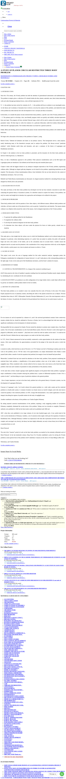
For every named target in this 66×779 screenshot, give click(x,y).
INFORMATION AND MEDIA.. (14, 674)
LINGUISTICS (8, 686)
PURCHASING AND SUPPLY (13, 722)
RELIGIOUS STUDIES (11, 726)
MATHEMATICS (9, 694)
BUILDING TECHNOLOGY (13, 620)
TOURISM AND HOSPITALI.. (13, 745)
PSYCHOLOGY (9, 716)
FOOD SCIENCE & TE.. (11, 654)
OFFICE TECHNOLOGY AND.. (14, 705)
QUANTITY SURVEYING (12, 723)
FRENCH (7, 657)
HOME (6, 46)
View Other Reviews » (7, 527)
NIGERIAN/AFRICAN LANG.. (13, 702)
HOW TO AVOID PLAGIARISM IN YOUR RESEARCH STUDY (24, 776)
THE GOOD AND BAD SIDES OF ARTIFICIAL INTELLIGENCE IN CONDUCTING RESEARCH (34, 771)
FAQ (9, 11)
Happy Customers (9, 41)
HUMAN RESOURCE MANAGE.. (14, 671)
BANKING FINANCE (11, 613)
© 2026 (25, 777)
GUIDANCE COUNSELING (12, 663)
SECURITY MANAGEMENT (13, 731)
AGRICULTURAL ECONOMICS (14, 605)
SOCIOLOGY (8, 734)
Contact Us (10, 14)
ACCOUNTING (9, 599)
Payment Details (8, 40)
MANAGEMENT (9, 688)
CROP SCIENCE (9, 631)
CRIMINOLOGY (9, 630)
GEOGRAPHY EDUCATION (13, 660)
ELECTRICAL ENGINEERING (14, 642)
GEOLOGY (7, 662)
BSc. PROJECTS (9, 52)
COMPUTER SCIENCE (11, 628)
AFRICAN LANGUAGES (12, 604)
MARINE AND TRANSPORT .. (13, 690)
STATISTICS (8, 739)
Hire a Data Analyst (9, 35)
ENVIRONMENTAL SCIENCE (13, 645)
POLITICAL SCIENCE (11, 711)
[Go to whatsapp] (62, 774)
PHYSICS (7, 708)
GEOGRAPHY (8, 659)
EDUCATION (8, 637)
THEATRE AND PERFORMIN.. (14, 742)
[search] (21, 31)
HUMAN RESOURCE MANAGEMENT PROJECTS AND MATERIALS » (21, 554)
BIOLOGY (7, 616)
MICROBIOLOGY (10, 700)
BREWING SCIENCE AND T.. (13, 617)
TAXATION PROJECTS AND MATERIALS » (15, 571)
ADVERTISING (9, 602)
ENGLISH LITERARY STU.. (13, 643)
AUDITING (7, 611)
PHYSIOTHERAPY (10, 710)
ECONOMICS (8, 636)
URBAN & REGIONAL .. (12, 748)
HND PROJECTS (9, 50)
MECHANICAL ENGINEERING (14, 697)
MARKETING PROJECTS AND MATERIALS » (16, 577)
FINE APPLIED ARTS (11, 650)
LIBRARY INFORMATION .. (13, 685)
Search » (3, 498)
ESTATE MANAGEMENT (12, 647)
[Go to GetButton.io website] (62, 777)
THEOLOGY (8, 743)
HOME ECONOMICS (10, 670)
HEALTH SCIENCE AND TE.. (13, 667)
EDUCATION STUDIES (11, 639)
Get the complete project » (8, 84)
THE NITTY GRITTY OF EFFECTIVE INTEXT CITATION (22, 773)
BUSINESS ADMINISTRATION (14, 622)
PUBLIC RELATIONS (11, 720)
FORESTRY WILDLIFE (11, 656)
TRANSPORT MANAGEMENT (14, 746)
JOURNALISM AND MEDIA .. (13, 682)
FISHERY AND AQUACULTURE (14, 651)
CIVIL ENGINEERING (11, 627)
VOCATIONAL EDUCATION (13, 751)
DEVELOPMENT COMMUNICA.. (14, 633)
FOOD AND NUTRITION (12, 653)
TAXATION (8, 740)
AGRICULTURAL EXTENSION (14, 607)
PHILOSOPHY (8, 706)
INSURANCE (8, 677)
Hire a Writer (7, 34)
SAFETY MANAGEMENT (12, 728)
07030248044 (6, 8)
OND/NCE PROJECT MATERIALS (14, 48)
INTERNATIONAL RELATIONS (14, 679)
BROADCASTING (10, 619)
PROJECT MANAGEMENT (13, 714)
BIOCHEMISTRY (9, 614)
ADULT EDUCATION (11, 600)
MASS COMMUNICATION (12, 693)
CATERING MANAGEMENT (13, 625)
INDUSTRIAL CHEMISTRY (13, 673)
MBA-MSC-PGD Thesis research (13, 54)
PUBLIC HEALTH (10, 719)
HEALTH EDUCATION (11, 665)
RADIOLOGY (8, 725)
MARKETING (8, 691)
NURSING (7, 703)
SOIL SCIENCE (9, 736)
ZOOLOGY (7, 753)
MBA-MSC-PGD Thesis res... (12, 754)
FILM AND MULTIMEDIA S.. (13, 648)
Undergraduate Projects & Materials (10, 20)
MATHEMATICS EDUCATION (14, 696)
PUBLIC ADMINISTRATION (13, 717)
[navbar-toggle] (1, 17)
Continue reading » (7, 475)
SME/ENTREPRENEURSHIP (13, 733)
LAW (5, 683)
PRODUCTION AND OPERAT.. (14, 713)
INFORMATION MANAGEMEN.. (14, 676)
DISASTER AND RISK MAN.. (13, 634)
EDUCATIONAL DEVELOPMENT (15, 640)
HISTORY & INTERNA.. (11, 668)
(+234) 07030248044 (14, 460)
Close (10, 26)
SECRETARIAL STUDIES (12, 730)
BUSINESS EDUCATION (12, 623)
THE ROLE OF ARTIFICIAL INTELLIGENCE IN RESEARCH (23, 774)
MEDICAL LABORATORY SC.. (14, 699)
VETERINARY (9, 749)
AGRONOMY (8, 608)
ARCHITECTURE (10, 610)
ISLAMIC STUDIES (10, 680)
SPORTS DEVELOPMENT (12, 737)
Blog (5, 37)
